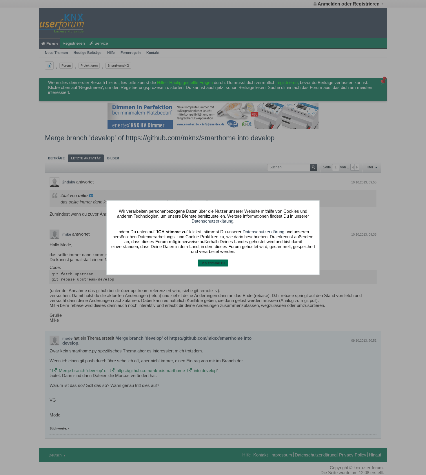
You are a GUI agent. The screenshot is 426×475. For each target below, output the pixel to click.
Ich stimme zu (213, 263)
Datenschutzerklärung (212, 221)
